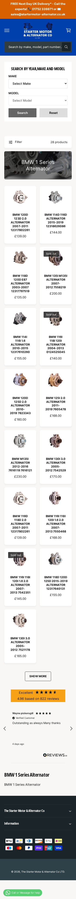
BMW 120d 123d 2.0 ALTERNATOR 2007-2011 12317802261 (20, 222)
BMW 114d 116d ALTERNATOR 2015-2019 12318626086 (56, 220)
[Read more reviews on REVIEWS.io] (55, 756)
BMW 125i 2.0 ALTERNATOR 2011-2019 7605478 (55, 403)
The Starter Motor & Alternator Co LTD (42, 871)
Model (14, 93)
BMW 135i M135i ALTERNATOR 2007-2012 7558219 (55, 281)
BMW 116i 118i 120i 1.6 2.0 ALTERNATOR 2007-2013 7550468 (55, 523)
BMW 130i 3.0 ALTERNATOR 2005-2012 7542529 (55, 464)
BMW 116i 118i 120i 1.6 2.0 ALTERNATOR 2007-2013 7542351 (20, 584)
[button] (7, 30)
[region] (38, 728)
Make (13, 76)
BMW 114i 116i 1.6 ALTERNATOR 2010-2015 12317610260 (20, 344)
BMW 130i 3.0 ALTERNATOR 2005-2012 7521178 (20, 643)
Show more (38, 676)
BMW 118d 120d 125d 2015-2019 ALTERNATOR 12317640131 (55, 582)
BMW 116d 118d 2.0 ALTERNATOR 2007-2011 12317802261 (20, 523)
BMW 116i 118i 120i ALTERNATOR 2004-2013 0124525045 (55, 344)
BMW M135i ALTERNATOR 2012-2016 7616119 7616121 (20, 464)
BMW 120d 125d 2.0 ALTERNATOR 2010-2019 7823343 (20, 405)
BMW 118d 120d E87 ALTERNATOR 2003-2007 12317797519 (20, 283)
